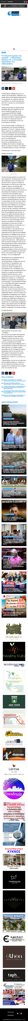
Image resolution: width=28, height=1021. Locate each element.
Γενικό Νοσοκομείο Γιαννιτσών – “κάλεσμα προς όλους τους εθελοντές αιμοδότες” (14, 614)
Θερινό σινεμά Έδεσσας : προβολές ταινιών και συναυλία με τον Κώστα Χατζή (15, 380)
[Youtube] (26, 2)
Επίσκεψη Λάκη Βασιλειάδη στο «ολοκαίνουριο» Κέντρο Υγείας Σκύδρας (14, 383)
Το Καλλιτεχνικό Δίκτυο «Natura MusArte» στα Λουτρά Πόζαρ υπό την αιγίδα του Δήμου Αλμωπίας (15, 387)
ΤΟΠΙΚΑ (4, 52)
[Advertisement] (14, 33)
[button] (14, 49)
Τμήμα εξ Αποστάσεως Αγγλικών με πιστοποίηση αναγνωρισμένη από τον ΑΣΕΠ (13, 590)
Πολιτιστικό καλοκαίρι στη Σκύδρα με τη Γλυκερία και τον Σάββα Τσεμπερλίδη (14, 395)
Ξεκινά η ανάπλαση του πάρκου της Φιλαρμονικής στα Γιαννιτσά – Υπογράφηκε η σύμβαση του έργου (13, 542)
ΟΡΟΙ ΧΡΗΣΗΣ (3, 1)
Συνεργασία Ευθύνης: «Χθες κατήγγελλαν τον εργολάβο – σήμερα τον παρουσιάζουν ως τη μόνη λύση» (15, 391)
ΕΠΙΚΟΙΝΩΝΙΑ (10, 1)
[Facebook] (24, 2)
